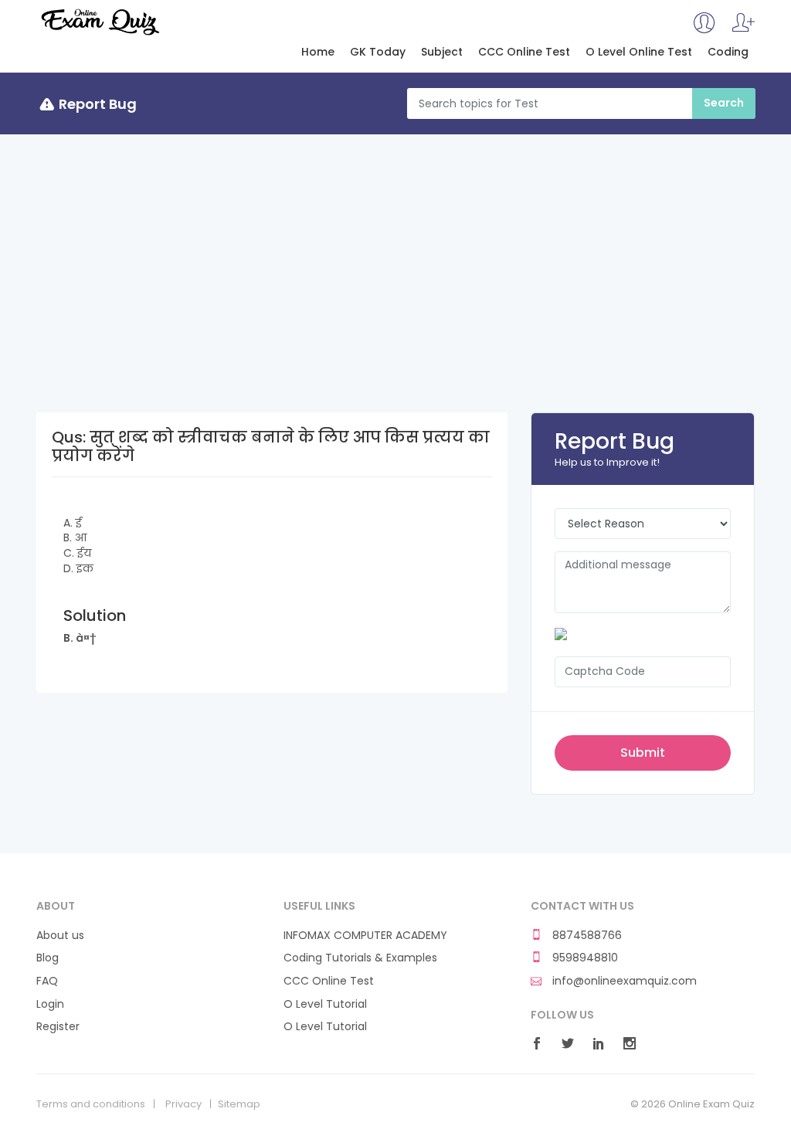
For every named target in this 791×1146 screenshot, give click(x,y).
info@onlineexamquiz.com (623, 981)
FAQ (47, 981)
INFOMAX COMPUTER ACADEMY (365, 935)
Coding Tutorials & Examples (360, 958)
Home (317, 52)
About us (60, 935)
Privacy (183, 1104)
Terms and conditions (90, 1104)
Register (58, 1026)
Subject (442, 52)
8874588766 (585, 935)
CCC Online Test (524, 52)
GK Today (378, 52)
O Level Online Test (639, 52)
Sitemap (239, 1104)
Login (50, 1004)
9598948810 (583, 958)
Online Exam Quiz (99, 22)
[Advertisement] (395, 250)
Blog (47, 958)
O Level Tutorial (325, 1004)
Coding (728, 52)
